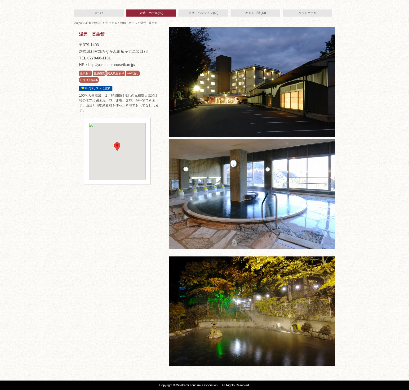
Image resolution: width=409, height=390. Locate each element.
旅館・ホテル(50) (151, 13)
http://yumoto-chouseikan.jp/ (111, 65)
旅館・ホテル (128, 23)
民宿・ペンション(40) (203, 13)
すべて (99, 13)
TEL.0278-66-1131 (95, 58)
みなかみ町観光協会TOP (90, 23)
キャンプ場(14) (255, 13)
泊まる (113, 23)
